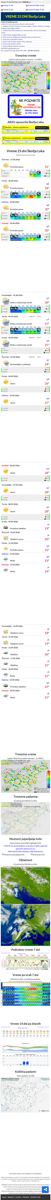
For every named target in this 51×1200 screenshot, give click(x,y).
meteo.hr (18, 1181)
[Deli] (45, 1189)
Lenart (3, 33)
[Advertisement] (25, 266)
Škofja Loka (16, 37)
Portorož (29, 42)
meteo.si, (31, 1179)
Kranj (4, 37)
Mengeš (3, 28)
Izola (8, 42)
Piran (23, 42)
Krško (19, 44)
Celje (4, 35)
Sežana (19, 42)
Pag (14, 50)
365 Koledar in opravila (42, 1191)
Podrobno (25, 1197)
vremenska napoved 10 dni (20, 1187)
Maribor (5, 30)
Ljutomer (16, 46)
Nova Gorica (7, 39)
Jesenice (10, 37)
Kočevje (40, 26)
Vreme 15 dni (8, 5)
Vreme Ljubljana (28, 1191)
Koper (5, 42)
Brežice (13, 44)
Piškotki (4, 1185)
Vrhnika (34, 26)
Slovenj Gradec (28, 30)
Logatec (28, 26)
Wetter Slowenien (25, 1193)
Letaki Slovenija (13, 1193)
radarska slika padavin (8, 1191)
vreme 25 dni (27, 1185)
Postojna (13, 42)
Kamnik (11, 26)
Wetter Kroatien (37, 1193)
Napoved (11, 1197)
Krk (2, 50)
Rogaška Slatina (17, 35)
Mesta (4, 1197)
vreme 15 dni (17, 1185)
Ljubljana (5, 26)
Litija (8, 28)
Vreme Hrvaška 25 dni (36, 10)
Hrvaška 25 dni (35, 1197)
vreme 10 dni (44, 1185)
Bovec (21, 39)
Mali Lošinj (23, 50)
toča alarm (19, 1191)
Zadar (17, 50)
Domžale (23, 26)
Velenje (9, 35)
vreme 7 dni (35, 1185)
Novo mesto (7, 44)
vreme (10, 1185)
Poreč (10, 50)
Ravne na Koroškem (40, 30)
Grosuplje (46, 26)
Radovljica (24, 37)
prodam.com (40, 1189)
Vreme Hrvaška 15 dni (36, 5)
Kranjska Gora (35, 37)
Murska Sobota (7, 46)
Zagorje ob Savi (15, 28)
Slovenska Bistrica (17, 30)
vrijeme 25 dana (23, 1189)
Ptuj (9, 30)
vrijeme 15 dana (11, 1189)
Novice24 (32, 1189)
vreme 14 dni (7, 1187)
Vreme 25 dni (8, 10)
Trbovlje (17, 26)
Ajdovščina (14, 39)
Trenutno (18, 1197)
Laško (24, 35)
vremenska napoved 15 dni (38, 1187)
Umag (6, 50)
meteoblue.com (35, 1181)
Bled (29, 37)
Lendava (22, 46)
